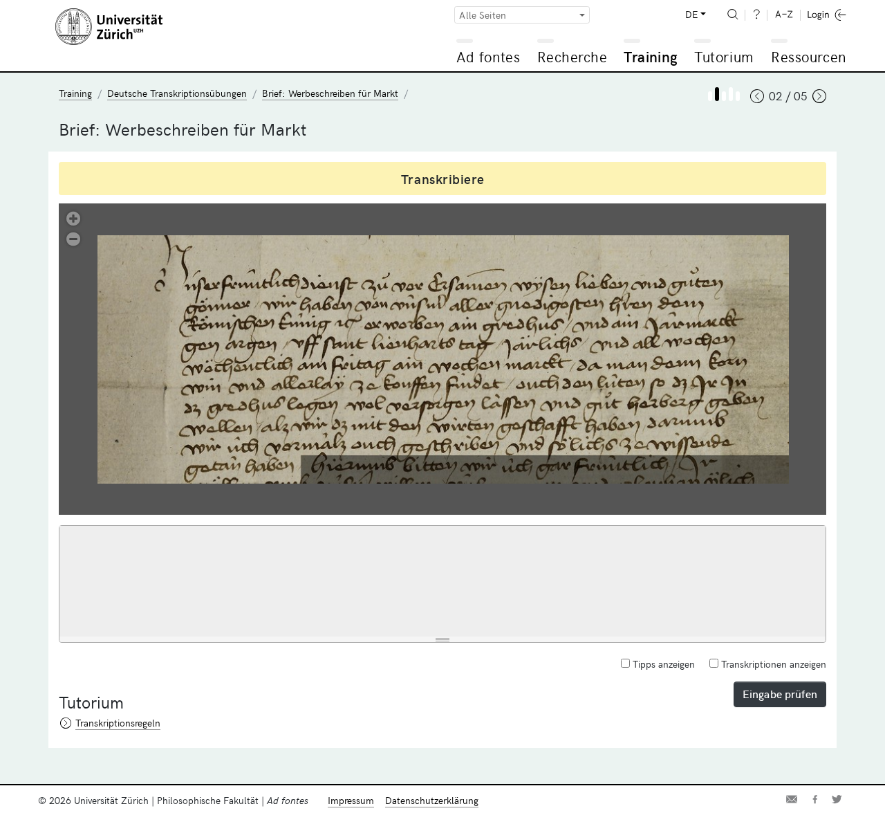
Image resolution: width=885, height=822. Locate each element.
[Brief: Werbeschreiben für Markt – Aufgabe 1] (717, 94)
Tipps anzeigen (662, 663)
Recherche (572, 56)
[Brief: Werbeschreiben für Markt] (710, 96)
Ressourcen (808, 56)
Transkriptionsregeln (117, 722)
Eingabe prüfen (780, 693)
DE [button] (691, 14)
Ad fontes (488, 56)
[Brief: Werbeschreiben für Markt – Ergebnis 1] (724, 96)
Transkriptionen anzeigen (772, 663)
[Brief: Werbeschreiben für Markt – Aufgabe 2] (731, 94)
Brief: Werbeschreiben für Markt (330, 93)
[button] (73, 217)
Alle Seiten (482, 14)
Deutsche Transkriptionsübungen (177, 93)
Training (651, 56)
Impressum (351, 800)
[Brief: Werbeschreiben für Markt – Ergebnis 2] (738, 96)
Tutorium (723, 56)
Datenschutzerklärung (431, 800)
